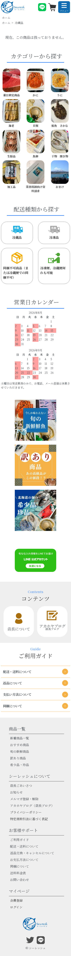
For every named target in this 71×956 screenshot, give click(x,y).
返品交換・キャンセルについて (32, 853)
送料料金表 (18, 873)
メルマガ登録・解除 (24, 799)
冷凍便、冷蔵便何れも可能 (52, 270)
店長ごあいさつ (21, 785)
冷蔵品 (17, 237)
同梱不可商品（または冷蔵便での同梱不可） (15, 273)
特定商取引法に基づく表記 (29, 819)
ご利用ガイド (19, 839)
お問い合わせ (19, 879)
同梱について (19, 866)
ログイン (16, 907)
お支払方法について (24, 859)
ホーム (6, 18)
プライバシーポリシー (26, 812)
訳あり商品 (18, 758)
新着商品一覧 (19, 738)
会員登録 (16, 900)
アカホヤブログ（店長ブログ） (32, 805)
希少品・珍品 (19, 765)
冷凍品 (54, 237)
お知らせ (16, 792)
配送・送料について (24, 846)
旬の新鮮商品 (19, 751)
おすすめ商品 (19, 745)
